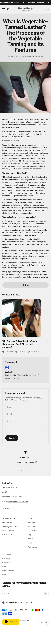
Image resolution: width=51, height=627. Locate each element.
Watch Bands (32, 527)
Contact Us (6, 562)
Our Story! (6, 558)
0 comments (35, 351)
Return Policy (7, 535)
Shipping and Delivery (10, 527)
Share (27, 285)
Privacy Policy (7, 523)
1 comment (39, 56)
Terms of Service (17, 400)
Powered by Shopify (22, 620)
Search (4, 575)
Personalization (8, 571)
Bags (30, 535)
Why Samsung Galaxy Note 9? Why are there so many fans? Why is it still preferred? (19, 344)
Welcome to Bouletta (33, 2)
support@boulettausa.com (18, 502)
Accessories (32, 547)
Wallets (30, 539)
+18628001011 (10, 508)
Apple (30, 518)
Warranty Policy (8, 531)
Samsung (31, 523)
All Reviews (6, 554)
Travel (30, 543)
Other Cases (32, 531)
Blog (4, 567)
